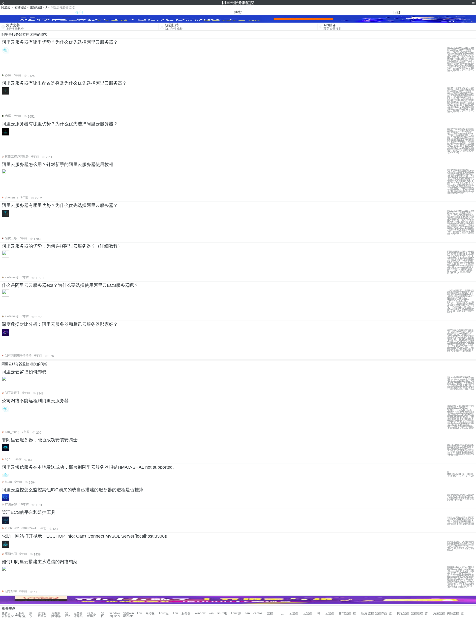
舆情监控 (453, 613)
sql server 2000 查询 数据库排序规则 (116, 616)
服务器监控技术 (33, 613)
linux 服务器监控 (141, 613)
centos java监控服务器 (249, 613)
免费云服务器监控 (8, 613)
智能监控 (429, 613)
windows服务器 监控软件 (213, 613)
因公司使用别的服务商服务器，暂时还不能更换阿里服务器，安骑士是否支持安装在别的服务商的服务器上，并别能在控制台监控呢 (460, 450)
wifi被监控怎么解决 (22, 616)
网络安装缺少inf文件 (44, 616)
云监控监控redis (310, 613)
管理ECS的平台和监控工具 (29, 512)
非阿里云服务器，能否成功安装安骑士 (40, 439)
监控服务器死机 (69, 613)
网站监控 (321, 613)
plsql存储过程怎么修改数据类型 (58, 616)
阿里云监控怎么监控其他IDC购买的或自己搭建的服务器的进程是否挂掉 (72, 489)
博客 (238, 12)
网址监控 (403, 613)
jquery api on (105, 616)
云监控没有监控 (285, 613)
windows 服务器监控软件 (202, 613)
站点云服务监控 (94, 613)
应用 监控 (367, 613)
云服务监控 (22, 613)
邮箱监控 (345, 613)
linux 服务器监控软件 (238, 613)
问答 (397, 12)
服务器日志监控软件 (188, 613)
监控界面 (381, 613)
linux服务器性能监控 (224, 613)
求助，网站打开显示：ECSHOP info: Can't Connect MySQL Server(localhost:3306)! (84, 536)
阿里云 (5, 7)
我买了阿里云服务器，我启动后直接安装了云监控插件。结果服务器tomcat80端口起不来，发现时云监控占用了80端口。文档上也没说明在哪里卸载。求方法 (460, 383)
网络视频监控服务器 (152, 613)
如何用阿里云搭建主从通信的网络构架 (40, 561)
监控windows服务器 (130, 613)
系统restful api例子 (33, 616)
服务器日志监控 (80, 613)
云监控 (329, 613)
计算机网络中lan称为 (80, 616)
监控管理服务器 (44, 613)
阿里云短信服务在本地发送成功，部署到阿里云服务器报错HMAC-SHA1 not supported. (88, 467)
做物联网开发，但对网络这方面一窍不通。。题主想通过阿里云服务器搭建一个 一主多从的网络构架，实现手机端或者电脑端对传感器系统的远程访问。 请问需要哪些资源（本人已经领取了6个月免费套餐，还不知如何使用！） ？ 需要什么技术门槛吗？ (460, 577)
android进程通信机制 (130, 616)
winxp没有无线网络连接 (94, 616)
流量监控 (439, 613)
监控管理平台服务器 (105, 613)
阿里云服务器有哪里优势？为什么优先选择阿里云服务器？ (60, 42)
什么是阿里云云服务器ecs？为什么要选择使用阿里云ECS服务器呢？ (70, 285)
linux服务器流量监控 (166, 613)
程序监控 (357, 613)
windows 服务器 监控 (116, 613)
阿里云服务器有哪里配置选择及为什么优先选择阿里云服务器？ (64, 83)
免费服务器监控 (58, 613)
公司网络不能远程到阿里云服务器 (35, 400)
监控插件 (465, 613)
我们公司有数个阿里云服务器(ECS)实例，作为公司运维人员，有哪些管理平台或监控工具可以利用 (460, 521)
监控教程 (417, 613)
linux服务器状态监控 (177, 613)
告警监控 (8, 616)
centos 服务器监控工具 (260, 613)
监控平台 (393, 613)
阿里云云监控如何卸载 (24, 371)
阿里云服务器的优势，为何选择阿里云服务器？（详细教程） (62, 246)
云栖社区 (20, 7)
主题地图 (36, 7)
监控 (270, 613)
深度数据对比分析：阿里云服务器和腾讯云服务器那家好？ (60, 324)
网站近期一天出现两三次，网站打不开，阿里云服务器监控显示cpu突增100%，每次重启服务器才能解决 (460, 546)
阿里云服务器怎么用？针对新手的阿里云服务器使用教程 (57, 164)
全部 (79, 12)
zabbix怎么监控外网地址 (69, 616)
